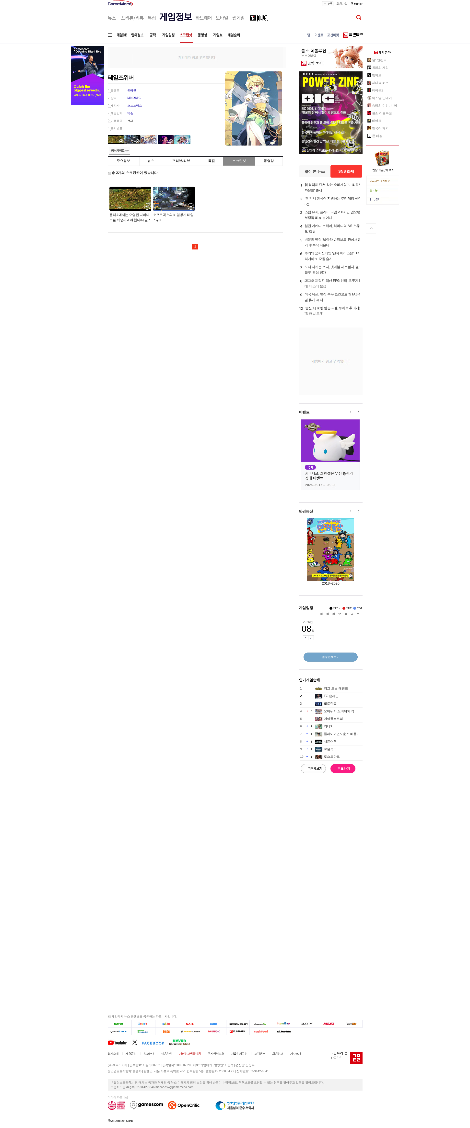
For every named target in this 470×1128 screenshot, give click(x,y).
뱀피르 (377, 75)
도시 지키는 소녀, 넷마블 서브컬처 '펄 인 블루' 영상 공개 (334, 269)
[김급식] (167, 1031)
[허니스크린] (191, 1031)
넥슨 (130, 113)
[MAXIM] (307, 1024)
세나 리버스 (380, 83)
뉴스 (150, 161)
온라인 (131, 90)
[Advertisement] (197, 57)
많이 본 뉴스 (315, 171)
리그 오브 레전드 (336, 688)
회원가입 (341, 3)
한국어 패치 (380, 128)
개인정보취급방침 (190, 1053)
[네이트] (191, 1024)
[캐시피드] (261, 1031)
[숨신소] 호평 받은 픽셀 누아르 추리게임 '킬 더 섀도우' (333, 311)
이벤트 (304, 412)
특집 (211, 161)
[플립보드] (237, 1031)
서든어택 (330, 741)
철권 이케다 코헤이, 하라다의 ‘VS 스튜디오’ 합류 (334, 228)
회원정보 (277, 1053)
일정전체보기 (331, 657)
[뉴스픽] (214, 1031)
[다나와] (261, 1024)
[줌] (214, 1024)
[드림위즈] (351, 1024)
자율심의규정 (239, 1053)
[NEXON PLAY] (237, 1024)
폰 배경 (377, 136)
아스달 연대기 (382, 98)
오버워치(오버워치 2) (339, 711)
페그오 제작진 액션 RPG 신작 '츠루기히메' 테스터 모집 (333, 283)
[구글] (143, 1024)
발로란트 (330, 703)
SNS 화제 (346, 171)
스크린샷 (239, 161)
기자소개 (295, 1053)
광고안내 (148, 1053)
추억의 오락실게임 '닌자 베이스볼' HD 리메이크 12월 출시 (332, 256)
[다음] (167, 1024)
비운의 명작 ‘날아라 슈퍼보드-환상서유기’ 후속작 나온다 (333, 242)
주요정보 (123, 161)
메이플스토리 (333, 719)
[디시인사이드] (284, 1031)
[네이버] (119, 1024)
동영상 (269, 161)
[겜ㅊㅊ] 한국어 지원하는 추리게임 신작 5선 (333, 201)
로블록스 (330, 749)
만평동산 (306, 511)
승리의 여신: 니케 (384, 105)
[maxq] (329, 1024)
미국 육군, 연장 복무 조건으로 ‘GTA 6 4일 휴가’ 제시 (332, 297)
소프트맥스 (134, 105)
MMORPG (134, 98)
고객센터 (259, 1053)
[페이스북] (155, 1042)
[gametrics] (119, 1031)
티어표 (377, 121)
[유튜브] (120, 1042)
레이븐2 (377, 90)
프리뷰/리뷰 (181, 161)
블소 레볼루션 (382, 113)
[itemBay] (284, 1024)
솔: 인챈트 (379, 60)
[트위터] (137, 1042)
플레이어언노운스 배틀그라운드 (346, 734)
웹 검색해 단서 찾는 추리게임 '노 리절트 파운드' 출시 (333, 187)
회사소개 (113, 1053)
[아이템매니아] (143, 1031)
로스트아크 (332, 756)
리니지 (328, 726)
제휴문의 (131, 1053)
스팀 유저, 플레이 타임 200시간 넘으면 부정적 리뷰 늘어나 (332, 215)
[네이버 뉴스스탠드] (182, 1042)
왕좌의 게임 (380, 67)
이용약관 (166, 1053)
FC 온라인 (331, 696)
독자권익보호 (216, 1053)
